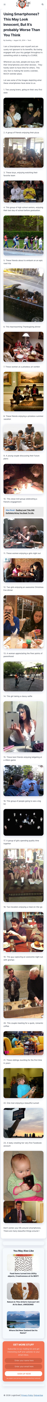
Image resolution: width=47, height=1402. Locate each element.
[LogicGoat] (23, 4)
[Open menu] (5, 4)
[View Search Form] (42, 4)
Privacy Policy (27, 1395)
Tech (29, 40)
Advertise (38, 1395)
